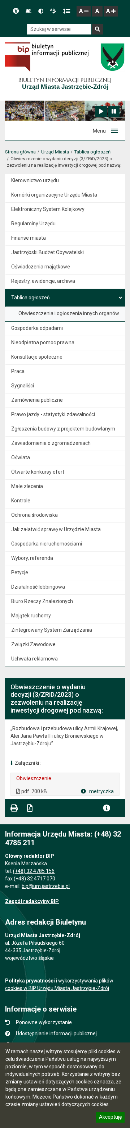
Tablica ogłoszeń (92, 152)
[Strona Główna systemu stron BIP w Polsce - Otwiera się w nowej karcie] (46, 57)
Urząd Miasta (55, 152)
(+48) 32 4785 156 (34, 871)
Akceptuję (110, 1118)
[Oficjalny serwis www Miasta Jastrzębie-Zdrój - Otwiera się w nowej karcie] (112, 57)
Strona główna (20, 152)
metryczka (101, 791)
